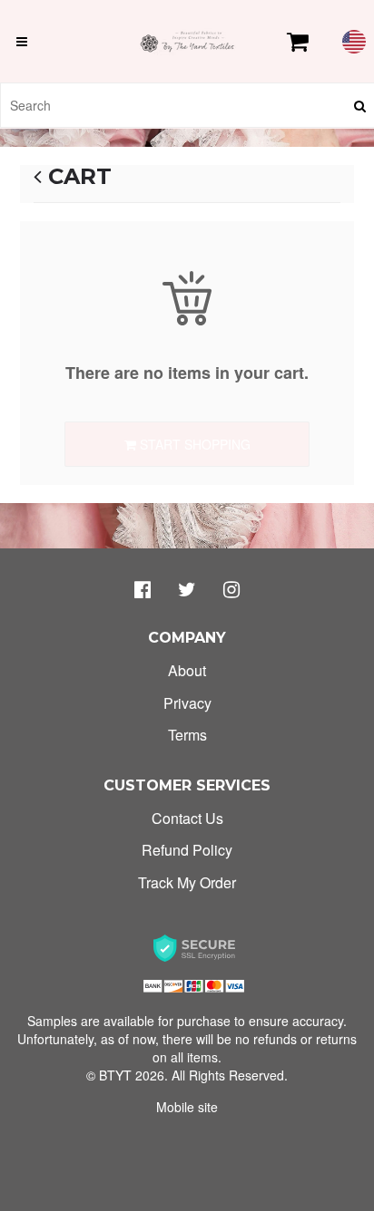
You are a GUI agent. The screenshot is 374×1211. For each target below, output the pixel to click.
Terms (187, 734)
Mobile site (187, 1107)
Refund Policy (187, 849)
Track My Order (187, 882)
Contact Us (187, 818)
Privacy (187, 703)
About (187, 670)
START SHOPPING (193, 444)
